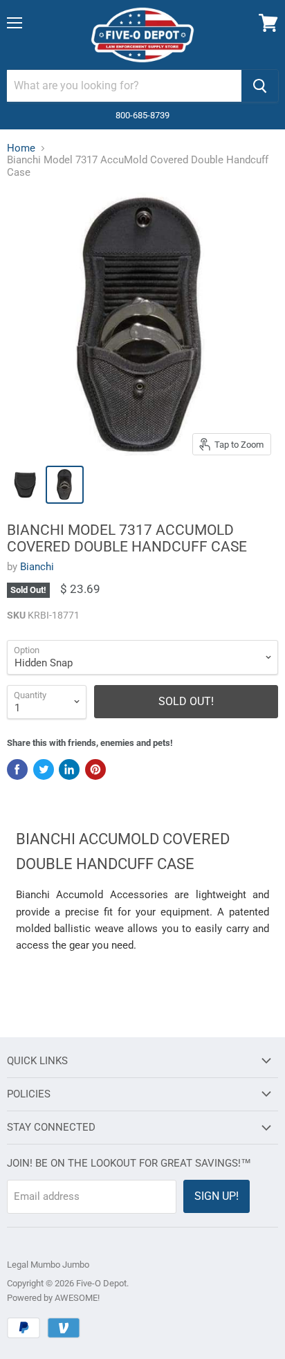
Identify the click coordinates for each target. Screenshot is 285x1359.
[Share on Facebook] (17, 769)
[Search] (259, 86)
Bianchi (37, 566)
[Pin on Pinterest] (95, 769)
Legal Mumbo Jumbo (48, 1264)
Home (21, 148)
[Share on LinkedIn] (69, 769)
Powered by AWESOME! (53, 1298)
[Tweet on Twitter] (43, 769)
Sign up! (216, 1196)
